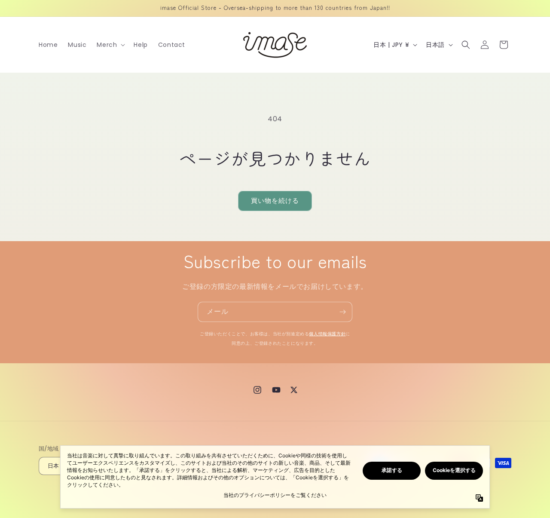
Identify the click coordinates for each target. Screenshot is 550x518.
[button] (110, 45)
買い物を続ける (275, 200)
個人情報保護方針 (327, 334)
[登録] (342, 312)
